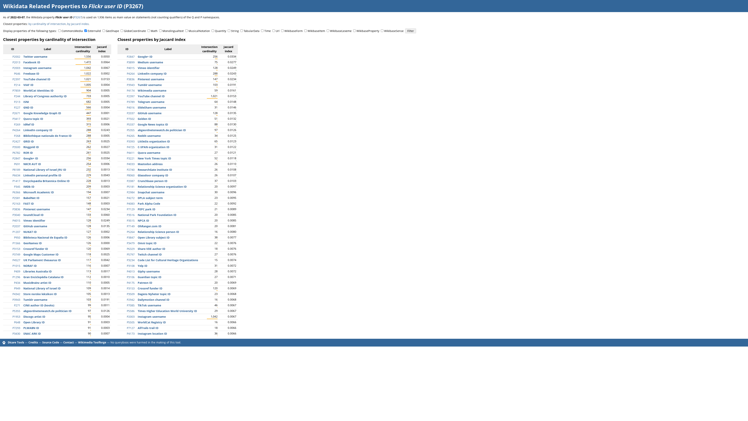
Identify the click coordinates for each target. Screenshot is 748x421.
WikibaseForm (293, 31)
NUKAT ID (30, 232)
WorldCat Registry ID (152, 322)
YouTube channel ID (36, 79)
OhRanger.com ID (149, 226)
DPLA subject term (150, 198)
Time (267, 31)
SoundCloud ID (33, 215)
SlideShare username (152, 107)
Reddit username (149, 136)
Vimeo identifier (34, 220)
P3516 (131, 215)
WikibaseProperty (367, 31)
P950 (17, 237)
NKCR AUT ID (32, 164)
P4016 (131, 107)
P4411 (131, 153)
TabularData (251, 31)
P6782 (16, 153)
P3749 (16, 254)
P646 (17, 73)
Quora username (149, 153)
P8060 (131, 175)
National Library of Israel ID (42, 288)
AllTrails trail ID (148, 328)
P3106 (131, 277)
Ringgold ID (31, 147)
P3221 (131, 158)
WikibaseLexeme (341, 31)
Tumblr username (35, 300)
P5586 (131, 311)
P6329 (131, 249)
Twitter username (35, 56)
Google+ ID (30, 158)
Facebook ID (31, 62)
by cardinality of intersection (47, 24)
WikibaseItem (316, 31)
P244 (17, 96)
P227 (17, 107)
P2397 (16, 79)
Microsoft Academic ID (38, 192)
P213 (17, 102)
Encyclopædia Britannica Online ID (46, 181)
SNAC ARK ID (32, 333)
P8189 (16, 170)
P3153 (16, 249)
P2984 (131, 192)
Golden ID (144, 119)
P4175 (131, 283)
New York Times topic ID (154, 158)
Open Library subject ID (153, 237)
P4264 (16, 130)
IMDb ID (28, 186)
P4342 (16, 294)
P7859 (16, 90)
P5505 (131, 322)
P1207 (16, 232)
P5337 (131, 124)
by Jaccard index (78, 24)
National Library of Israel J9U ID (44, 170)
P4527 (16, 260)
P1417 (16, 181)
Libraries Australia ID (37, 271)
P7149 (131, 226)
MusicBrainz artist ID (37, 283)
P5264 (131, 232)
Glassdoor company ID (153, 175)
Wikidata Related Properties (41, 6)
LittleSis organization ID (154, 141)
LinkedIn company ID (37, 130)
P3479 (131, 243)
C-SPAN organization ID (153, 147)
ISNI (26, 102)
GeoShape (112, 31)
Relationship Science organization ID (162, 186)
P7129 (131, 209)
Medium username (150, 62)
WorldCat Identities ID (38, 90)
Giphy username (149, 271)
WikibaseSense (394, 31)
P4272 (131, 198)
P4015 (16, 220)
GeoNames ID (32, 243)
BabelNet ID (31, 198)
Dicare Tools (16, 342)
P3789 (131, 102)
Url (278, 31)
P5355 (16, 311)
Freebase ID (31, 73)
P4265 (131, 136)
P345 (17, 186)
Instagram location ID (152, 333)
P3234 (131, 260)
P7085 (131, 305)
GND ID (28, 107)
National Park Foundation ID (157, 215)
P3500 (16, 147)
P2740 (131, 170)
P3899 (131, 62)
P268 (17, 136)
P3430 (16, 333)
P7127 (131, 328)
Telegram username (151, 102)
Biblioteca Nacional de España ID (45, 237)
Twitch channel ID (150, 254)
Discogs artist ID (34, 316)
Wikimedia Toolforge (92, 342)
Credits (33, 342)
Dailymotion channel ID (153, 300)
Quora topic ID (33, 119)
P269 (17, 124)
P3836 (16, 209)
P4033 (131, 164)
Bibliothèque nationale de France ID (47, 136)
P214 (17, 85)
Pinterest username (36, 209)
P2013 (16, 62)
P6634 (16, 175)
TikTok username (149, 305)
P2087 (131, 181)
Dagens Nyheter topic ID (154, 294)
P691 (17, 164)
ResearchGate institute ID (155, 170)
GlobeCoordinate (135, 31)
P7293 (16, 328)
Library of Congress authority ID (45, 96)
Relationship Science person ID (158, 232)
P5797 (131, 254)
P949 (17, 288)
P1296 (16, 277)
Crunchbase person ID (152, 181)
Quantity (220, 31)
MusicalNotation (199, 31)
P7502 (131, 119)
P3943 (16, 300)
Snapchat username (151, 192)
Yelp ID (142, 266)
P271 (17, 305)
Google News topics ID (153, 124)
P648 (17, 322)
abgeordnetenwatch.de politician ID (47, 311)
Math (154, 31)
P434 (17, 283)
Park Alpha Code (149, 203)
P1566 (16, 243)
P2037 (16, 226)
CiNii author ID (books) (38, 305)
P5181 (131, 186)
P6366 (16, 192)
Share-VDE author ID (151, 249)
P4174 (131, 90)
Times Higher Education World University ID (167, 311)
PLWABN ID (31, 328)
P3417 (16, 119)
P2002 (16, 56)
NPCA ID (143, 220)
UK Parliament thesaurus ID (42, 260)
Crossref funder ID (35, 249)
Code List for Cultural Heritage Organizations (168, 260)
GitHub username (35, 226)
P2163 (16, 203)
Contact (68, 342)
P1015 (16, 266)
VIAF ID (28, 85)
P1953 (16, 316)
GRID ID (28, 141)
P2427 (16, 141)
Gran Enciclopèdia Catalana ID (43, 277)
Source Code (50, 342)
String (235, 31)
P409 (17, 271)
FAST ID (28, 203)
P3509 (131, 294)
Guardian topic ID (149, 277)
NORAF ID (30, 266)
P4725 (131, 147)
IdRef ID (28, 124)
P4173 (131, 333)
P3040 (16, 215)
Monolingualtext (173, 31)
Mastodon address (150, 164)
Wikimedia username (152, 90)
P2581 (16, 198)
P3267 (78, 17)
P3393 (131, 141)
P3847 (131, 237)
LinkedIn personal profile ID (42, 175)
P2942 (131, 300)
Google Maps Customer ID (40, 254)
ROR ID (28, 153)
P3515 (131, 220)
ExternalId (94, 31)
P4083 (131, 203)
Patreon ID (145, 283)
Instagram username (37, 68)
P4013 (131, 271)
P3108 (131, 266)
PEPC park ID (146, 209)
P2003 (16, 68)
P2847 (16, 158)
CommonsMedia (72, 31)
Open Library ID (34, 322)
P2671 (16, 113)
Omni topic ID (147, 243)
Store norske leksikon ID (40, 294)
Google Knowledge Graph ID (42, 113)
